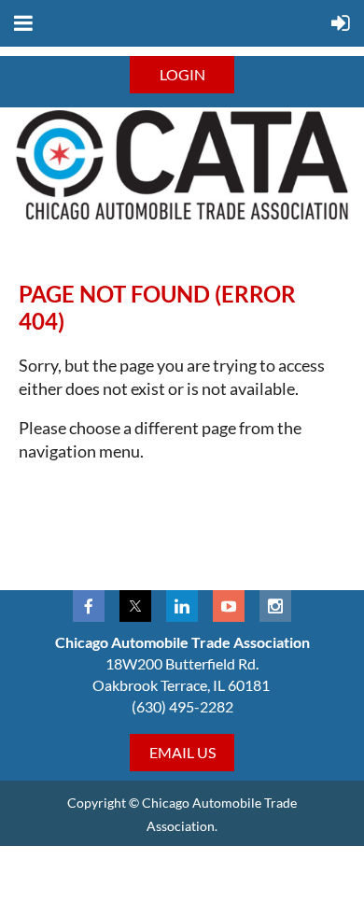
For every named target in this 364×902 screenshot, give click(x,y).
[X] (135, 606)
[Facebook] (89, 606)
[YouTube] (229, 606)
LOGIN (182, 74)
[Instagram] (275, 606)
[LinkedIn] (182, 606)
